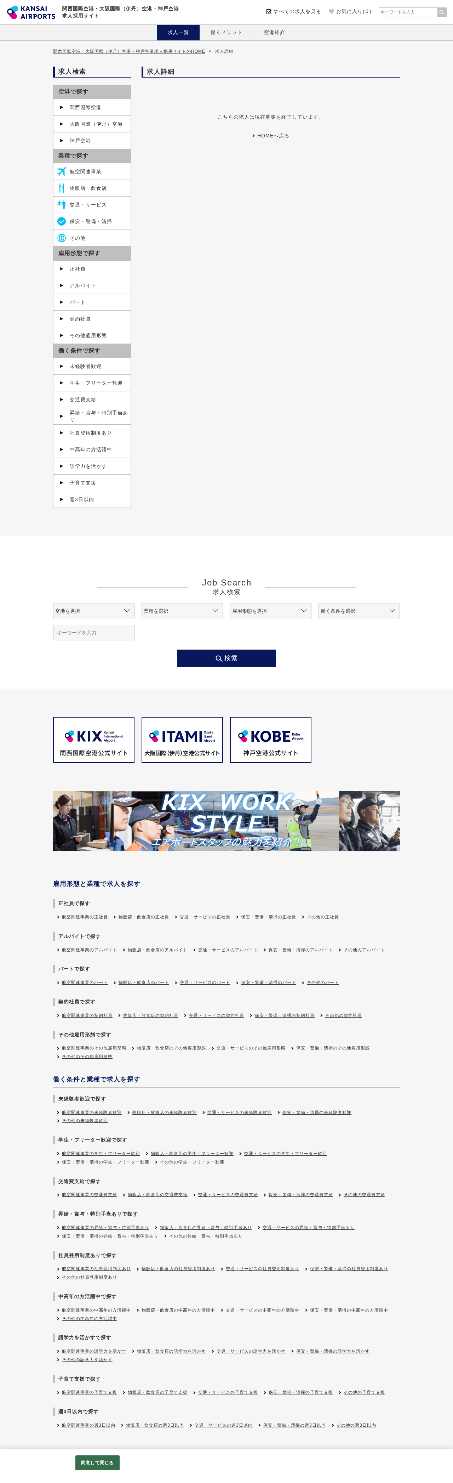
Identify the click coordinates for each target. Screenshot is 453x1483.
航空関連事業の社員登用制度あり (96, 1268)
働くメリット (226, 32)
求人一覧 (178, 32)
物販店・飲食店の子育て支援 (158, 1392)
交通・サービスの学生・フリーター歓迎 (285, 1153)
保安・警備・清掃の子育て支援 (301, 1392)
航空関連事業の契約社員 (87, 1015)
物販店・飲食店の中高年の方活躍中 (178, 1310)
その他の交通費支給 (364, 1194)
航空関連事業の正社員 (85, 917)
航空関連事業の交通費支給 (89, 1194)
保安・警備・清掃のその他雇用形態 (333, 1048)
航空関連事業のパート (85, 982)
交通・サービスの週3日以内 (224, 1425)
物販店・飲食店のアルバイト (158, 949)
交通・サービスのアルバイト (228, 949)
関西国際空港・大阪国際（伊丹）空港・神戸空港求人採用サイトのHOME (129, 51)
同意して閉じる (97, 1462)
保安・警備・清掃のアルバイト (301, 949)
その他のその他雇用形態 (87, 1056)
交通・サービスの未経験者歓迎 (239, 1112)
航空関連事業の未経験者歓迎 (92, 1112)
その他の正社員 (323, 917)
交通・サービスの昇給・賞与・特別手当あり (309, 1227)
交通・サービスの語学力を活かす (251, 1351)
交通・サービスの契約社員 (216, 1015)
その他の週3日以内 (356, 1425)
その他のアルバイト (364, 949)
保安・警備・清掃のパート (268, 982)
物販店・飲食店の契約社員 (150, 1015)
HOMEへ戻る (273, 135)
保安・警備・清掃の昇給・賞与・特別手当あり (110, 1236)
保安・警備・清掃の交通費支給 (301, 1194)
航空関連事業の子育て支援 (89, 1392)
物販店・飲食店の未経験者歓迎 (164, 1112)
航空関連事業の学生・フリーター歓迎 (101, 1153)
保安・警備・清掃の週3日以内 (294, 1425)
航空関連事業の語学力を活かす (94, 1351)
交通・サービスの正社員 (205, 917)
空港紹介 (274, 32)
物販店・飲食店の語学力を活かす (171, 1351)
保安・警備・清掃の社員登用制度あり (349, 1268)
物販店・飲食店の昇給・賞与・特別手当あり (206, 1227)
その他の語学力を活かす (87, 1359)
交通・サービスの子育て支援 (228, 1392)
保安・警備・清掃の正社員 (268, 917)
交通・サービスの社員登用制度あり (262, 1268)
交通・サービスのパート (205, 982)
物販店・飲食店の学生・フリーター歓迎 (192, 1153)
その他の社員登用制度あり (89, 1277)
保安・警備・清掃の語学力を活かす (333, 1351)
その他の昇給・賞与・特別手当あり (206, 1236)
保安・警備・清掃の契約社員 (285, 1015)
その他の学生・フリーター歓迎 (192, 1162)
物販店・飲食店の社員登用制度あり (178, 1268)
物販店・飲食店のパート (144, 982)
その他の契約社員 (343, 1015)
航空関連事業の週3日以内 (88, 1425)
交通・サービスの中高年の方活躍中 (262, 1310)
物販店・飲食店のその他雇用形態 (171, 1048)
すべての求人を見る (297, 11)
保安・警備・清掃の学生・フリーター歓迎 (105, 1162)
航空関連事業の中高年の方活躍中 (96, 1310)
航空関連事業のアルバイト (89, 949)
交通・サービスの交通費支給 (228, 1194)
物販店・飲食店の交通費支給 (158, 1194)
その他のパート (323, 982)
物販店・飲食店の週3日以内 (155, 1425)
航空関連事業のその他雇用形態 (94, 1048)
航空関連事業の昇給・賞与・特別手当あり (105, 1227)
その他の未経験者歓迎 (85, 1120)
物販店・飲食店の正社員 (144, 917)
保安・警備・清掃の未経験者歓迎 (316, 1112)
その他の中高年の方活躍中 (89, 1318)
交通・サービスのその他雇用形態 (251, 1048)
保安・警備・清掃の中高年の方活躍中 (349, 1310)
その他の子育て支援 (364, 1392)
